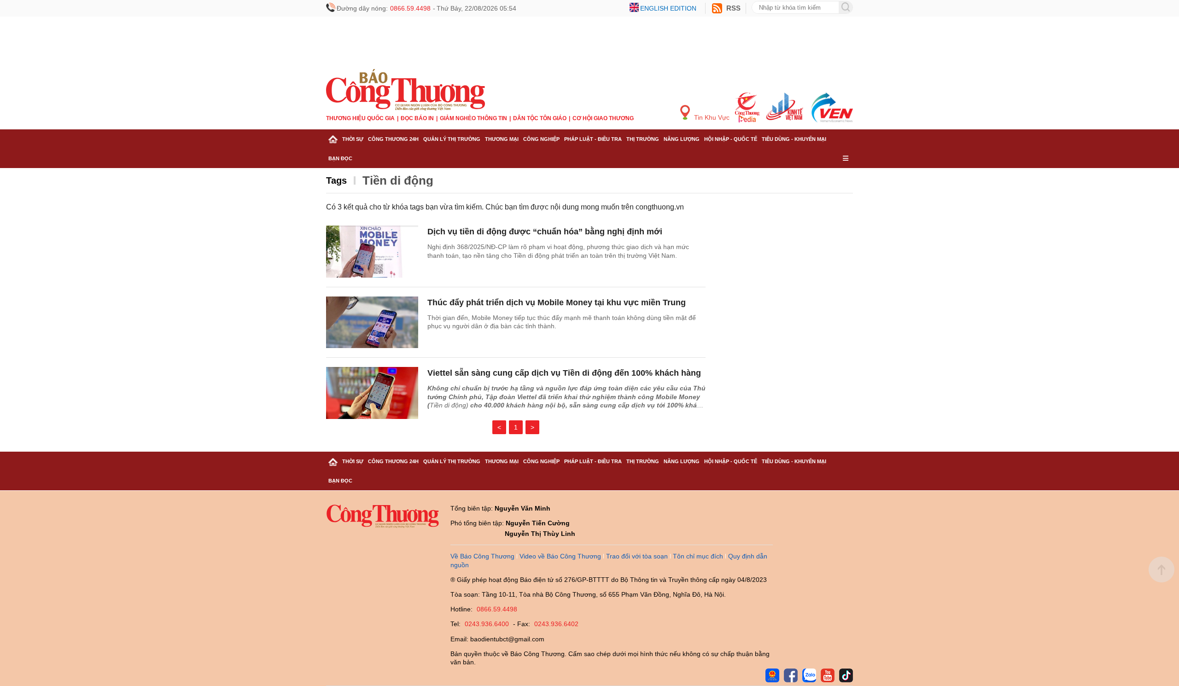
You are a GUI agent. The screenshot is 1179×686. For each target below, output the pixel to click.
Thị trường (642, 139)
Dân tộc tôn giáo (539, 118)
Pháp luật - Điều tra (593, 139)
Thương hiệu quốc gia (360, 118)
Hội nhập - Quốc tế (730, 139)
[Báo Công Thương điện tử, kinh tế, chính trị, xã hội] (405, 89)
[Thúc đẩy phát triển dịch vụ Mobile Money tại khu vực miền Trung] (372, 322)
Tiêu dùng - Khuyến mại (794, 139)
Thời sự (352, 139)
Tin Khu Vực (711, 117)
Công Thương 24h (393, 139)
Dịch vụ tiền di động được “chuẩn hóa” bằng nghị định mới (544, 231)
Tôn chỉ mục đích (698, 556)
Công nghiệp (541, 139)
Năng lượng (682, 139)
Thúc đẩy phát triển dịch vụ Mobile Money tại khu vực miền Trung (556, 302)
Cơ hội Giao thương (603, 118)
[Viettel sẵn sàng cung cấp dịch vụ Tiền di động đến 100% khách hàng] (372, 393)
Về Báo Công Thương (482, 556)
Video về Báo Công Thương (560, 556)
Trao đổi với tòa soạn (637, 556)
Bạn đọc (340, 158)
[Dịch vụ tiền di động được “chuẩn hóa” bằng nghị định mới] (372, 252)
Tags (336, 180)
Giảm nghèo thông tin (473, 118)
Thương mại (502, 139)
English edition (668, 8)
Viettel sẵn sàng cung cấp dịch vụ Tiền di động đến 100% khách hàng (564, 373)
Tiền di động (397, 180)
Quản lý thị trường (451, 139)
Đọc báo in (417, 118)
